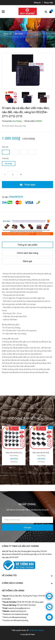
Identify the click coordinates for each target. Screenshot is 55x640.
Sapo (33, 634)
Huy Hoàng (14, 455)
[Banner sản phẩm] (27, 227)
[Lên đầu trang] (46, 634)
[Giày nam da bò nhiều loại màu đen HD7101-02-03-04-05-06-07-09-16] (41, 437)
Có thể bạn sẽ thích (27, 418)
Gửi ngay (27, 527)
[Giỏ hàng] (51, 11)
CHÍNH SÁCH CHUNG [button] (12, 583)
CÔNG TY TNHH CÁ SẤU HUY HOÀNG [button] (20, 546)
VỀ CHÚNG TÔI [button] (9, 575)
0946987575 (16, 196)
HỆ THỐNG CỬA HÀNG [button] (13, 590)
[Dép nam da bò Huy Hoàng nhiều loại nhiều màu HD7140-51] (14, 437)
